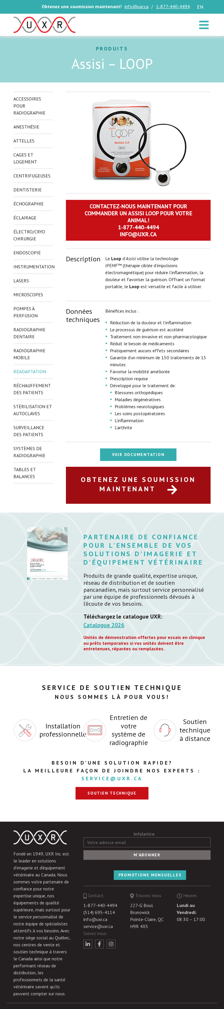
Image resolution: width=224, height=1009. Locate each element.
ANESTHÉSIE (26, 127)
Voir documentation (138, 454)
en (200, 6)
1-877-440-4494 (173, 6)
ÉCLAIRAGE (24, 218)
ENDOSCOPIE (27, 253)
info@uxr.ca (136, 6)
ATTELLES (23, 141)
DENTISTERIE (27, 190)
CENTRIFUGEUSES (31, 176)
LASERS (21, 280)
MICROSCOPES (28, 294)
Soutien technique (112, 793)
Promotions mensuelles (150, 875)
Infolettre (144, 834)
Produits (112, 48)
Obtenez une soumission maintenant (138, 484)
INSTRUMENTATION (34, 267)
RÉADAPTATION (29, 371)
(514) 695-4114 (99, 912)
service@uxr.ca (112, 778)
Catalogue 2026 (103, 625)
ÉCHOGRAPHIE (28, 204)
